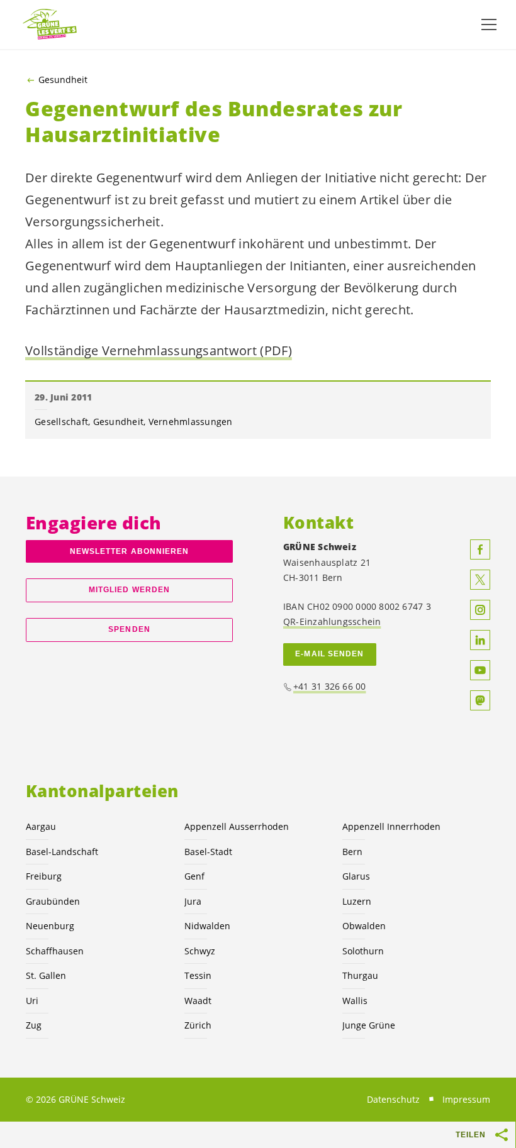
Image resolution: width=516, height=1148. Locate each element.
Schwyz (199, 951)
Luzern (356, 901)
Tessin (197, 975)
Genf (194, 876)
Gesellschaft (61, 422)
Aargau (41, 826)
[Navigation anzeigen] (488, 24)
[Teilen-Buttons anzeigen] (502, 1134)
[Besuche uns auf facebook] (480, 549)
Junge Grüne (368, 1025)
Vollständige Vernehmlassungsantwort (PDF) (158, 350)
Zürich (197, 1025)
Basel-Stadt (208, 852)
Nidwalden (207, 926)
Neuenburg (50, 926)
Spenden (129, 629)
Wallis (354, 1001)
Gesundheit (62, 79)
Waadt (197, 1001)
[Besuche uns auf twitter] (480, 580)
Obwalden (364, 926)
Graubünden (53, 901)
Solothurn (363, 951)
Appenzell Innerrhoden (391, 826)
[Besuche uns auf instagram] (480, 610)
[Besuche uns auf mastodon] (480, 700)
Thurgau (360, 975)
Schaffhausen (55, 951)
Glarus (356, 876)
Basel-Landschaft (62, 852)
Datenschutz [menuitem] (393, 1099)
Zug (34, 1025)
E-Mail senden (329, 653)
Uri (32, 1001)
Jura (192, 901)
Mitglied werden (129, 589)
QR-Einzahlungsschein (332, 621)
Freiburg (44, 876)
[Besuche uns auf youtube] (480, 670)
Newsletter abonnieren (129, 551)
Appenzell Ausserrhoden (236, 826)
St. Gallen (46, 975)
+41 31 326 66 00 (329, 686)
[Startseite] (50, 24)
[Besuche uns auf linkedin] (480, 640)
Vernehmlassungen (191, 422)
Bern (352, 852)
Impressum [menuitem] (466, 1099)
